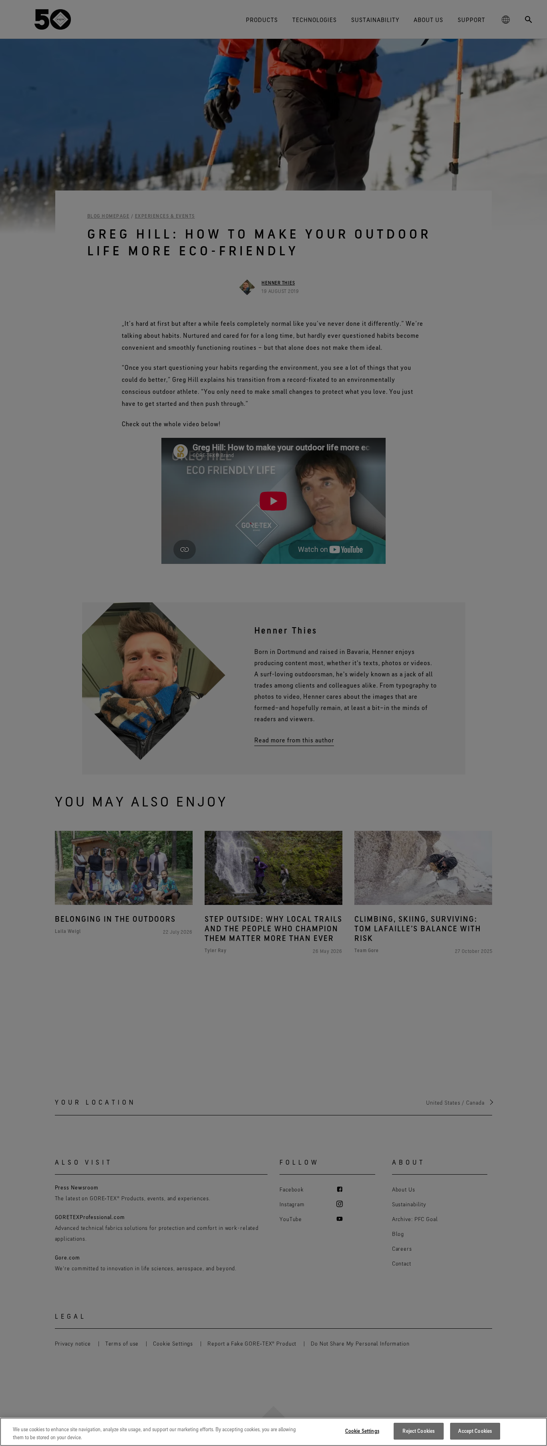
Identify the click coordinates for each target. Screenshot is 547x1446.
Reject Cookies (418, 1431)
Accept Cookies (475, 1431)
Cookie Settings (362, 1431)
